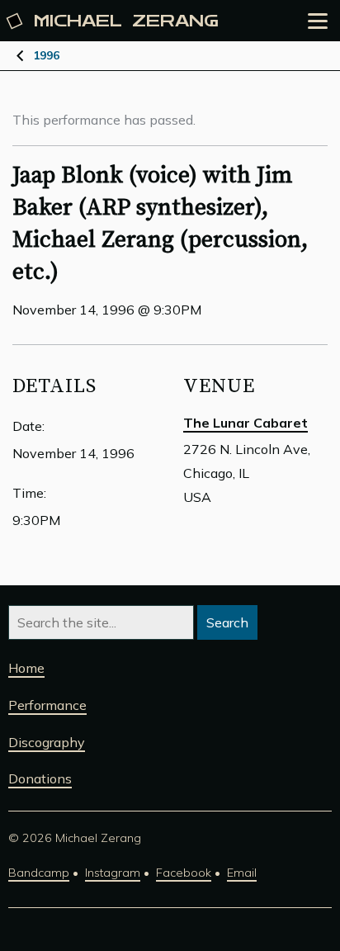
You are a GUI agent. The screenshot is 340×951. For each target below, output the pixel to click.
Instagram (112, 872)
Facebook (183, 872)
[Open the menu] (318, 21)
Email (242, 872)
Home (26, 668)
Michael (126, 21)
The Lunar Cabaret (245, 422)
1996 (46, 55)
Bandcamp (38, 872)
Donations (40, 778)
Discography (46, 742)
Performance (47, 705)
